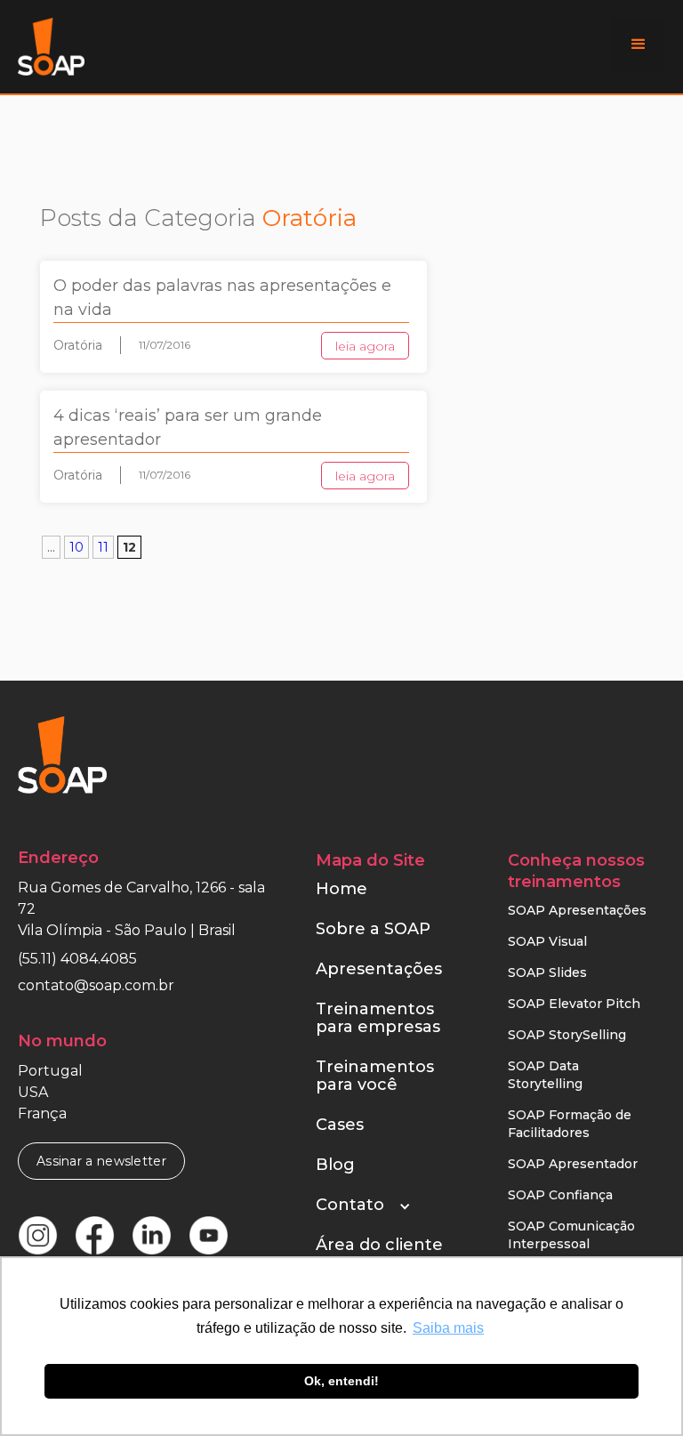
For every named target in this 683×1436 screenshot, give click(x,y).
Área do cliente (379, 1244)
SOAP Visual (547, 941)
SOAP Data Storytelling (545, 1075)
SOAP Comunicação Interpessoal (571, 1235)
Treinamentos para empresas (378, 1018)
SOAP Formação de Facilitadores (569, 1124)
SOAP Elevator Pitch (574, 1004)
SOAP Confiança (560, 1195)
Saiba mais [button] (448, 1327)
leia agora (365, 346)
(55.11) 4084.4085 (77, 958)
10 (76, 547)
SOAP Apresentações (577, 910)
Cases (340, 1124)
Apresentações (379, 969)
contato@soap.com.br (96, 985)
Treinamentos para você (375, 1075)
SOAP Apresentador (573, 1164)
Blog (335, 1164)
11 (103, 547)
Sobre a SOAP (373, 929)
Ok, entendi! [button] (341, 1381)
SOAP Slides (547, 972)
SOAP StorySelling (567, 1035)
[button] (638, 44)
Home (341, 889)
